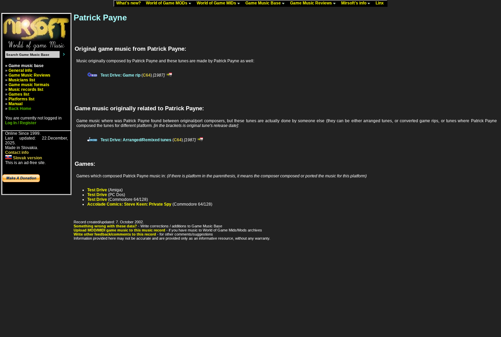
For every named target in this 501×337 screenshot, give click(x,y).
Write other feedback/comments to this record (115, 234)
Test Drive (97, 190)
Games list (19, 94)
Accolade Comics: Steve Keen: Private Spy (129, 204)
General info (20, 70)
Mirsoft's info (354, 3)
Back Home (20, 108)
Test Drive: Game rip (120, 75)
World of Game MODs (167, 3)
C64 (147, 75)
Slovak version (27, 158)
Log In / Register (20, 123)
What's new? (130, 3)
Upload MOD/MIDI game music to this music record (119, 230)
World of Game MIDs (217, 3)
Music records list (26, 89)
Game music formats (29, 84)
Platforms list (21, 99)
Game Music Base (263, 3)
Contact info (17, 152)
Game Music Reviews (311, 3)
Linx (381, 3)
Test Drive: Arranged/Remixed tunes (136, 140)
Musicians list (22, 80)
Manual (15, 103)
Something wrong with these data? (105, 226)
